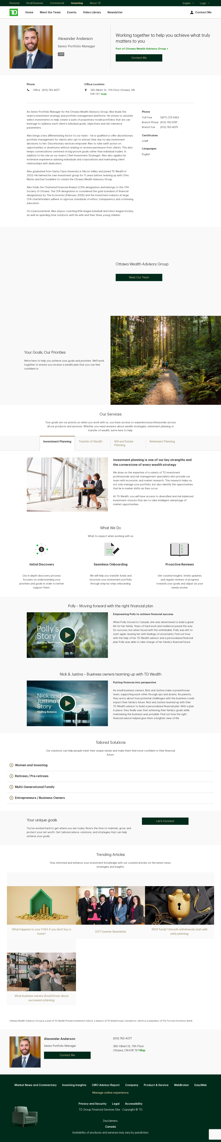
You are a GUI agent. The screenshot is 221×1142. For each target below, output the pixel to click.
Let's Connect (165, 821)
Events (71, 12)
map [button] (104, 94)
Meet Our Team (139, 277)
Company (131, 1085)
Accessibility (133, 1103)
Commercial (57, 3)
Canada (110, 1126)
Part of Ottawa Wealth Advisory (141, 49)
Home (29, 12)
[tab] (57, 443)
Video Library (92, 12)
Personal (14, 3)
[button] (67, 635)
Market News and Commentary (36, 1085)
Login (203, 3)
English (188, 3)
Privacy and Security (93, 1103)
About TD (95, 3)
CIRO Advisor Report (106, 1085)
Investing (77, 3)
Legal (115, 1103)
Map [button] (142, 1050)
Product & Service (156, 1085)
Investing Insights (74, 1085)
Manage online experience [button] (110, 1092)
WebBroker (181, 1085)
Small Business (34, 3)
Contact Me (203, 12)
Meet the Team (50, 12)
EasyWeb (200, 1085)
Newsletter (115, 12)
